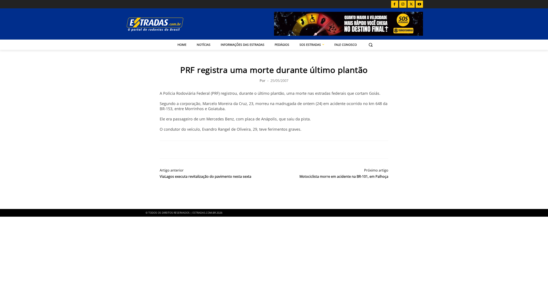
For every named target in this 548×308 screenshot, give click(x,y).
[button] (370, 45)
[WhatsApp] (183, 149)
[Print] (203, 149)
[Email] (193, 149)
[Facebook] (394, 4)
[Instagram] (403, 4)
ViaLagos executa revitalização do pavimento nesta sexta (205, 176)
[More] (213, 149)
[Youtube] (419, 4)
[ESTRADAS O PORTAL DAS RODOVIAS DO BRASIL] (169, 24)
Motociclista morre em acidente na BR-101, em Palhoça (343, 176)
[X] (411, 4)
